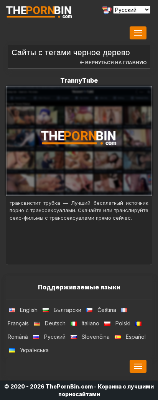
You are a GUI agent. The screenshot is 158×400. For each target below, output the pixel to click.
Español (136, 336)
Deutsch (55, 323)
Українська (34, 350)
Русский (55, 336)
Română (18, 336)
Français (18, 323)
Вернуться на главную (115, 62)
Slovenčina (96, 336)
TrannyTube (79, 80)
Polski (122, 323)
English (29, 310)
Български (67, 310)
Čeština (106, 310)
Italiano (90, 323)
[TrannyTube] (79, 141)
